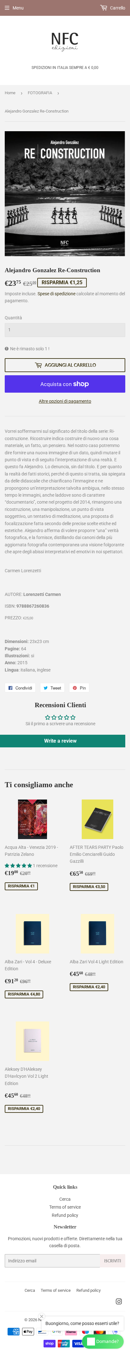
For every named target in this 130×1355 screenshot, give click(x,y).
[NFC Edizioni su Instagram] (119, 1302)
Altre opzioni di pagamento (65, 401)
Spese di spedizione (56, 293)
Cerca (65, 1199)
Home (10, 92)
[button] (19, 865)
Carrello (117, 7)
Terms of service (65, 1207)
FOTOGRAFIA (40, 92)
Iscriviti (112, 1261)
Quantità (13, 317)
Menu (18, 7)
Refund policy (65, 1215)
